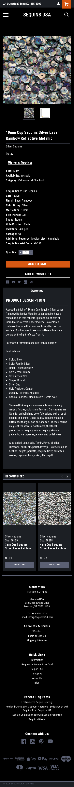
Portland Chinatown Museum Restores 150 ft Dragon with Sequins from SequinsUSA (37, 708)
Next (68, 70)
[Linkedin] (25, 282)
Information (37, 660)
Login (31, 636)
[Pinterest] (31, 282)
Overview (37, 291)
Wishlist (37, 631)
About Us (37, 678)
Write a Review (20, 163)
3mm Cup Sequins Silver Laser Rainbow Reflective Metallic (18, 548)
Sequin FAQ (37, 669)
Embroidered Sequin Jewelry (37, 702)
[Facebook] (7, 282)
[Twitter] (19, 282)
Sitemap (30, 783)
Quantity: (11, 252)
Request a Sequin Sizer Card (37, 664)
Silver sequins (13, 536)
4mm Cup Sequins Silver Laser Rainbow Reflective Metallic (53, 548)
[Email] (13, 282)
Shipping (37, 673)
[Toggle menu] (5, 15)
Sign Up (42, 636)
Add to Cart (19, 564)
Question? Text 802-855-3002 (24, 3)
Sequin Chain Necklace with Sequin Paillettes (37, 714)
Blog (37, 682)
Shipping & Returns (37, 640)
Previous (6, 70)
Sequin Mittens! (37, 719)
